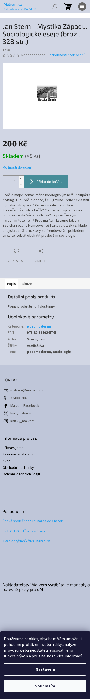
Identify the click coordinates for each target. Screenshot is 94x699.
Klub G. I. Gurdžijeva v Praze (24, 531)
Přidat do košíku (49, 181)
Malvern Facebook (24, 405)
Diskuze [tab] (26, 283)
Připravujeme (13, 448)
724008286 (18, 398)
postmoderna (39, 326)
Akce (6, 461)
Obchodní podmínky (18, 467)
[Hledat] (55, 6)
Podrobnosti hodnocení (66, 55)
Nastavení (45, 669)
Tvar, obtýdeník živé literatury (26, 541)
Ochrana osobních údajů (21, 474)
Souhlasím (45, 686)
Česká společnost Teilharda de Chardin (33, 521)
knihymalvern (20, 413)
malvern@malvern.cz (26, 390)
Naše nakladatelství (18, 454)
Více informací (69, 656)
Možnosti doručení (17, 167)
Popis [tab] (11, 283)
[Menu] (82, 6)
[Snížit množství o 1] (21, 185)
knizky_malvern (22, 421)
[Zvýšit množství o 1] (21, 179)
